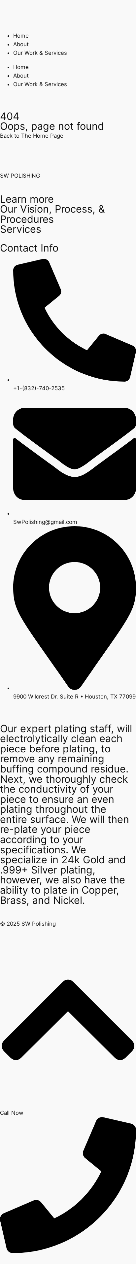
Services (20, 229)
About (21, 44)
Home (21, 35)
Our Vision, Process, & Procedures (52, 214)
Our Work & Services (40, 53)
